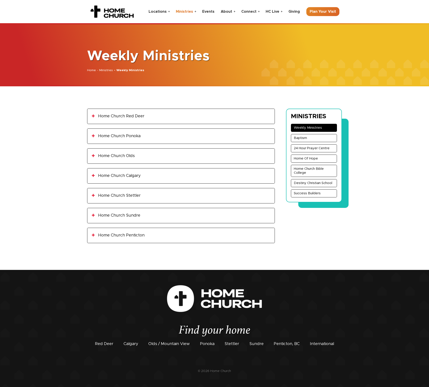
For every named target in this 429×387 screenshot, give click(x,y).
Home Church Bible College (309, 170)
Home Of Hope (306, 158)
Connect (249, 11)
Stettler (232, 344)
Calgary (131, 344)
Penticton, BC (287, 344)
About (226, 11)
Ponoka (207, 344)
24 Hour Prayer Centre (312, 148)
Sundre (256, 344)
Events (208, 11)
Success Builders (307, 193)
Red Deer (104, 344)
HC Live (272, 11)
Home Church (220, 371)
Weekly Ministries (308, 127)
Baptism (300, 138)
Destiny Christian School (313, 183)
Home (91, 70)
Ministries (184, 11)
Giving (294, 11)
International (322, 344)
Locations (158, 11)
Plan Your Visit (323, 11)
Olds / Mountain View (169, 344)
